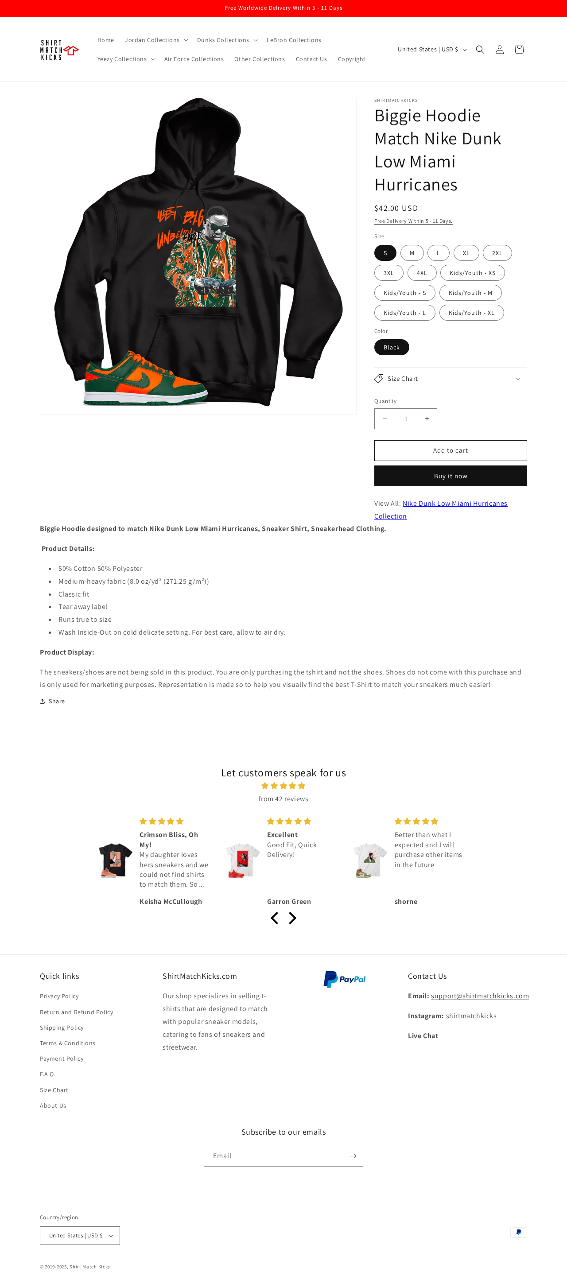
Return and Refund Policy (76, 1012)
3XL (389, 273)
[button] (156, 40)
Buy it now (451, 476)
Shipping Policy (62, 1027)
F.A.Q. (48, 1074)
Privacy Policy (59, 996)
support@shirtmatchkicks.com (480, 995)
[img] (283, 786)
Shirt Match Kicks (90, 1267)
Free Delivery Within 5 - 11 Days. (413, 220)
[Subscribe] (353, 1156)
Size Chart (54, 1090)
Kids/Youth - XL (472, 313)
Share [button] (57, 701)
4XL (422, 273)
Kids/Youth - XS (473, 273)
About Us (53, 1105)
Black (392, 347)
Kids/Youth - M (471, 293)
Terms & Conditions (68, 1043)
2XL (497, 253)
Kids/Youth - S (405, 293)
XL (466, 253)
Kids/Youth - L (405, 313)
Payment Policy (61, 1058)
